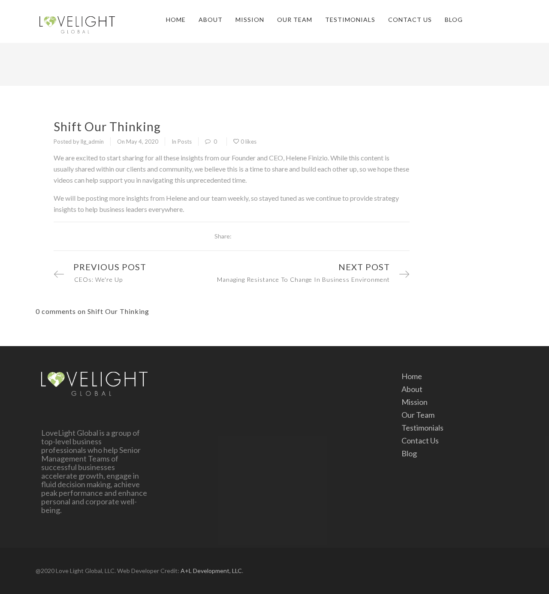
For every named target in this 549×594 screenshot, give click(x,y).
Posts (185, 141)
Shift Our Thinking (107, 126)
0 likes (248, 141)
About (211, 19)
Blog (454, 19)
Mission (249, 19)
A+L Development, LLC (211, 570)
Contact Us (410, 19)
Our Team (294, 19)
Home (176, 19)
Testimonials (350, 19)
